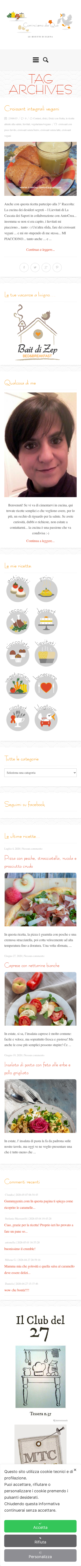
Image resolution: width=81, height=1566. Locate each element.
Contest (37, 118)
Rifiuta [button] (40, 1542)
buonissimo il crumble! (19, 1248)
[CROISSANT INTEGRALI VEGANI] (40, 169)
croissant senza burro (28, 130)
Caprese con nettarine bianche (31, 965)
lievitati (26, 124)
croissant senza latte (50, 130)
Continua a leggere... (40, 249)
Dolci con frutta (57, 118)
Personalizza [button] (40, 1556)
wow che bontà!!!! (16, 1290)
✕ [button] (75, 1470)
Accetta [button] (40, 1527)
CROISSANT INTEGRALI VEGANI (31, 108)
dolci (44, 118)
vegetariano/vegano (41, 124)
